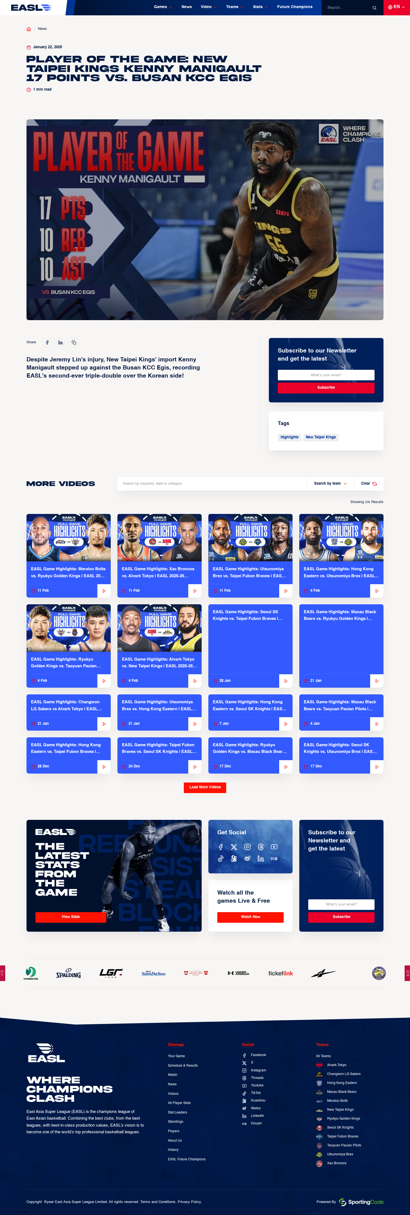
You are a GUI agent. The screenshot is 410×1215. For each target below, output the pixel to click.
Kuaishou (258, 1100)
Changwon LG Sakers (344, 1074)
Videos (173, 1094)
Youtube (257, 1085)
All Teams (323, 1056)
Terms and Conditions (157, 1202)
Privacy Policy (189, 1202)
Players (173, 1131)
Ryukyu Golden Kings (343, 1118)
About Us (175, 1140)
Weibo (256, 1108)
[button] (163, 8)
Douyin (256, 1123)
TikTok (256, 1093)
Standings (175, 1122)
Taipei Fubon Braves (342, 1136)
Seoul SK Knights (340, 1127)
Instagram (258, 1070)
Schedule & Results (183, 1065)
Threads (257, 1078)
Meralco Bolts (337, 1101)
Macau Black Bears (341, 1092)
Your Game (176, 1056)
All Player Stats (179, 1103)
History (173, 1150)
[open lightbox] (205, 219)
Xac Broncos (336, 1163)
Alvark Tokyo (336, 1065)
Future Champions (295, 7)
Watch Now (250, 917)
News (187, 7)
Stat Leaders (177, 1112)
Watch (172, 1075)
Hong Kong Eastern (342, 1083)
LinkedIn (257, 1116)
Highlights (289, 437)
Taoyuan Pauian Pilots (344, 1145)
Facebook (258, 1055)
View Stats (71, 917)
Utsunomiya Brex (340, 1154)
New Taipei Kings (321, 437)
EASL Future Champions (187, 1159)
